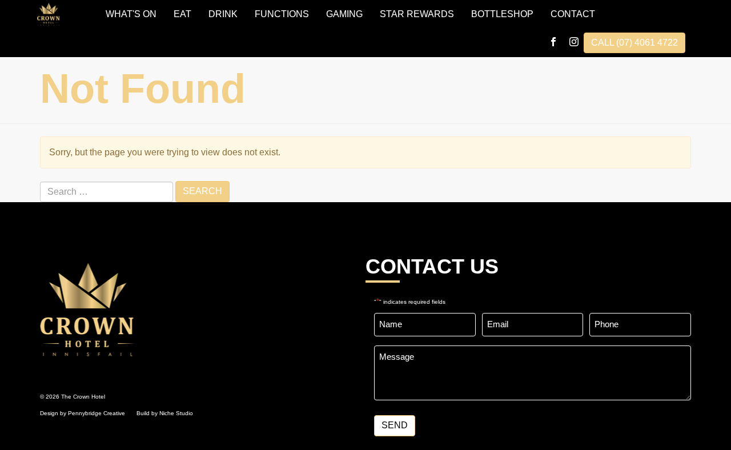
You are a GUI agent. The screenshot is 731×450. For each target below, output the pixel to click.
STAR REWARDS (417, 14)
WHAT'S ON (131, 14)
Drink (223, 14)
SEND (394, 425)
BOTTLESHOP (502, 14)
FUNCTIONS (282, 14)
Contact (573, 14)
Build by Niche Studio (164, 413)
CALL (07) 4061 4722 (634, 42)
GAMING (344, 14)
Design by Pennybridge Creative (82, 413)
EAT (182, 14)
